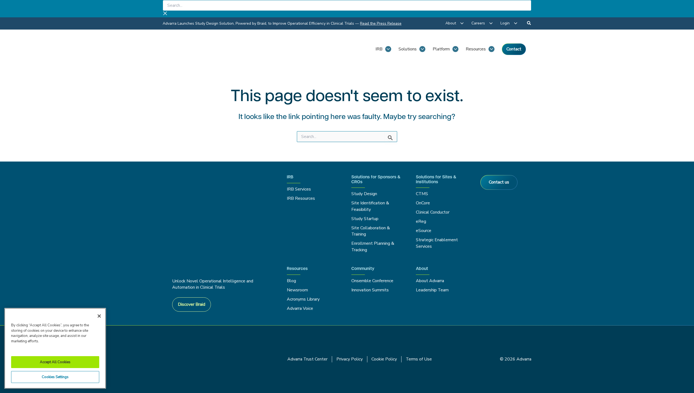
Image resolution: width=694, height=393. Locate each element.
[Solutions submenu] (422, 49)
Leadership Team (432, 290)
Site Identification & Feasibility (370, 206)
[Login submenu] (516, 23)
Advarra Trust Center (307, 359)
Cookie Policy (384, 359)
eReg (421, 221)
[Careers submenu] (491, 23)
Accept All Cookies (55, 362)
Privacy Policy (349, 359)
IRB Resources (301, 198)
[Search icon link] (529, 24)
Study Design (364, 194)
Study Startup (364, 219)
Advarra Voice (300, 308)
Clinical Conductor (432, 212)
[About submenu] (462, 23)
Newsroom (297, 290)
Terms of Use (419, 359)
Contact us (499, 182)
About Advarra (430, 281)
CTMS (422, 194)
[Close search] (165, 14)
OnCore (423, 203)
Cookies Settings (55, 377)
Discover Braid (191, 304)
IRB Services (300, 189)
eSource (423, 231)
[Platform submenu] (455, 49)
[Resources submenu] (491, 49)
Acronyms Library (303, 299)
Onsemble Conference (372, 281)
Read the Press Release (380, 23)
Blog (291, 281)
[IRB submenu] (388, 49)
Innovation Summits (370, 290)
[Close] (99, 316)
